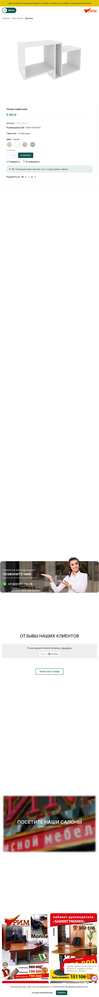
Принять (61, 993)
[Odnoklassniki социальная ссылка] (25, 177)
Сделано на (44, 654)
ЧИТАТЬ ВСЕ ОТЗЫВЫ (49, 671)
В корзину (26, 155)
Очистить (11, 150)
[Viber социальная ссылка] (35, 177)
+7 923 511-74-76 (20, 584)
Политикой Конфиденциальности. (70, 986)
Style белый (17, 18)
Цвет (9, 139)
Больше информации (42, 993)
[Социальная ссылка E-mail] (22, 177)
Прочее (29, 18)
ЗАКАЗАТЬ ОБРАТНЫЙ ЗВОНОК (25, 591)
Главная (6, 18)
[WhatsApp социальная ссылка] (28, 177)
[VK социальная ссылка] (32, 177)
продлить (66, 648)
